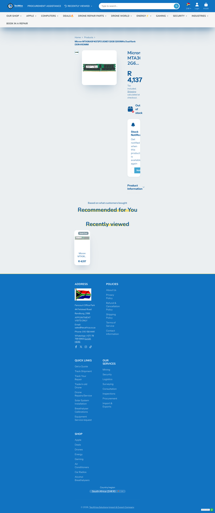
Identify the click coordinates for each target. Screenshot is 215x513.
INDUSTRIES (199, 16)
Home (78, 37)
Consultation (110, 388)
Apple (78, 439)
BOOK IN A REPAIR (17, 23)
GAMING (161, 16)
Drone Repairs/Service (83, 394)
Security (107, 374)
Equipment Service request (83, 418)
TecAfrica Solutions (98, 507)
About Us (111, 290)
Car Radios (80, 472)
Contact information (112, 332)
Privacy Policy (110, 296)
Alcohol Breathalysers (82, 478)
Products (88, 37)
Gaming (79, 459)
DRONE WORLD (120, 16)
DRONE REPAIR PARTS (91, 16)
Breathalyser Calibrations (81, 410)
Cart (206, 6)
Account (197, 6)
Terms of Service (111, 324)
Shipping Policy (111, 316)
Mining (106, 369)
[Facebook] (76, 346)
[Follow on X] (81, 346)
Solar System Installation (82, 402)
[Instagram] (85, 346)
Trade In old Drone (81, 386)
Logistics (107, 379)
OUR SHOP (12, 16)
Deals (78, 444)
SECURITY (179, 16)
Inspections (109, 393)
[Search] (176, 6)
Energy (79, 454)
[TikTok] (90, 346)
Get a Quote (81, 366)
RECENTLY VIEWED (79, 6)
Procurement (110, 398)
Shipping (131, 91)
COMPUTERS (48, 16)
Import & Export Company (121, 507)
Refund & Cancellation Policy (113, 306)
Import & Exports (107, 405)
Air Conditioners (82, 465)
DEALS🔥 (68, 16)
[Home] (14, 6)
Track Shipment (83, 371)
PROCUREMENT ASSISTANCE (44, 6)
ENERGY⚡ (143, 16)
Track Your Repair (80, 378)
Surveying (108, 384)
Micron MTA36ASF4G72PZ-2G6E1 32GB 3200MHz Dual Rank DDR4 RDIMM (82, 247)
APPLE (30, 16)
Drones (79, 449)
